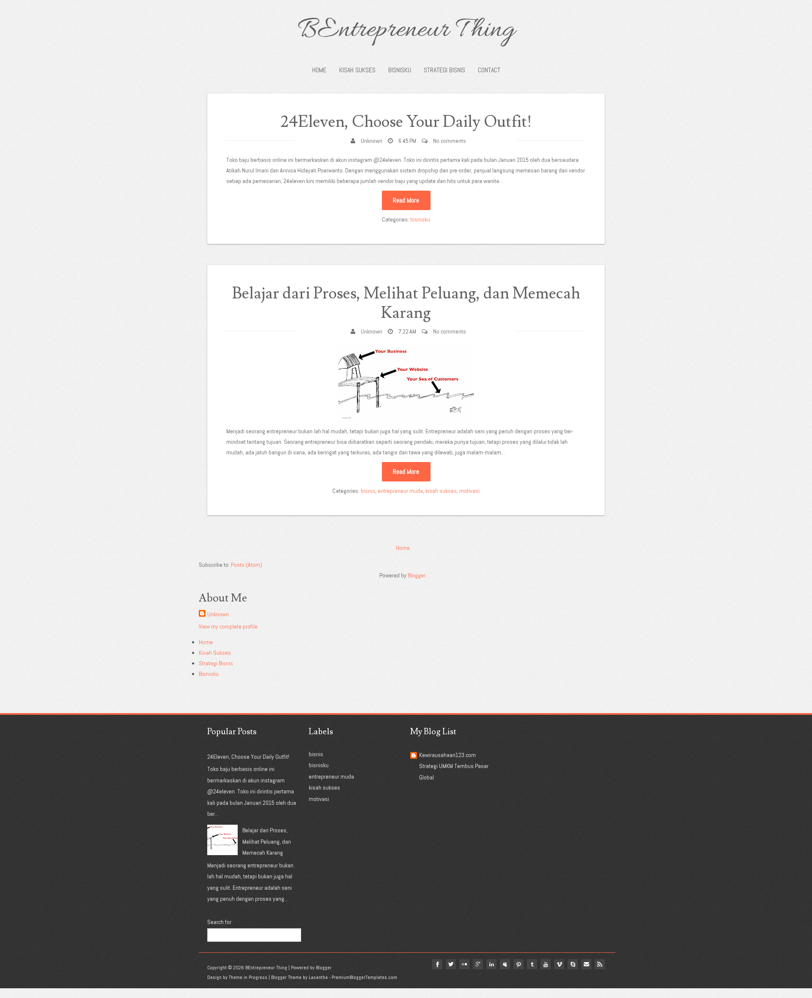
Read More (406, 200)
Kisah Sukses (357, 70)
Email (586, 964)
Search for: (220, 922)
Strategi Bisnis (444, 70)
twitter (451, 964)
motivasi (469, 491)
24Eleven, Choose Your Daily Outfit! (406, 122)
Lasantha (318, 977)
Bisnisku (399, 70)
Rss (600, 964)
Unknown (371, 141)
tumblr (532, 964)
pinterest (518, 964)
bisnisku (420, 219)
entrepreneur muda (400, 491)
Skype (573, 964)
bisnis (368, 491)
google (478, 964)
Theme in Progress (248, 977)
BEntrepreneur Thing (406, 30)
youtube (545, 964)
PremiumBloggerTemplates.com (364, 977)
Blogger (416, 575)
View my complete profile (228, 626)
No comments (449, 141)
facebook (437, 964)
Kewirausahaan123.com (447, 755)
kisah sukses (441, 491)
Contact (489, 70)
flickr (464, 964)
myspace (505, 964)
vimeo (559, 964)
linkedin (491, 964)
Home (319, 70)
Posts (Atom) (246, 565)
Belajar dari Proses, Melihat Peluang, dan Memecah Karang (406, 303)
